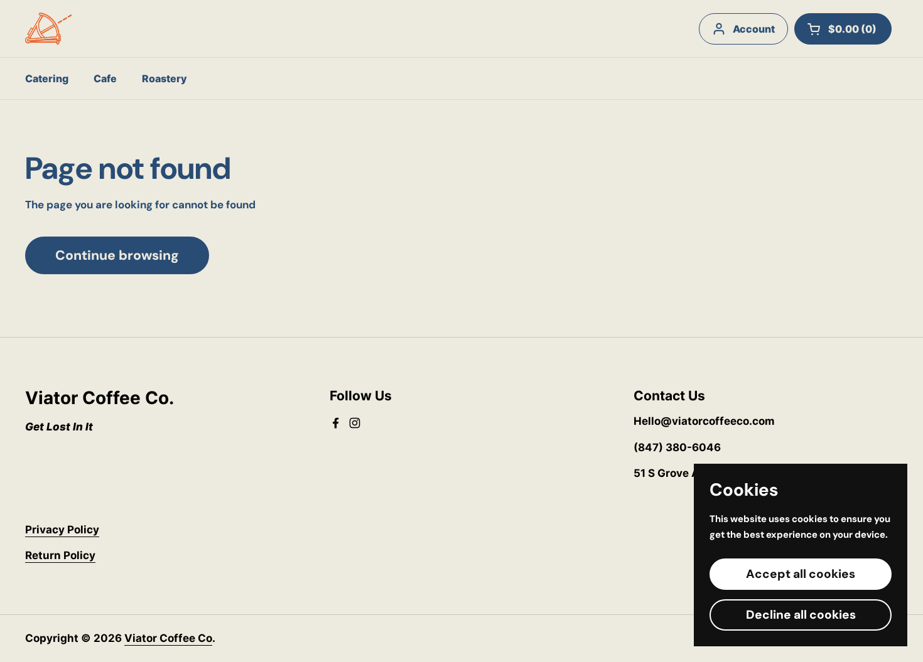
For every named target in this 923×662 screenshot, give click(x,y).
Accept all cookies (800, 574)
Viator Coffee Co (168, 638)
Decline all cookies (801, 614)
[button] (843, 29)
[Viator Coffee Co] (48, 29)
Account (754, 29)
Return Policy (60, 555)
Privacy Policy (62, 529)
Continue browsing (117, 255)
